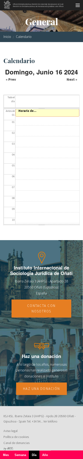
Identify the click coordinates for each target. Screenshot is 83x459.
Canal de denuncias (16, 443)
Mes (6, 455)
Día (35, 456)
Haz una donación (41, 388)
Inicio (7, 36)
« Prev (11, 79)
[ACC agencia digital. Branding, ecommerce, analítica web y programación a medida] (8, 449)
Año (45, 455)
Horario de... (27, 111)
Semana (20, 455)
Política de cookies (16, 437)
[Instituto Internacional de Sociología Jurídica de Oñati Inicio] (32, 4)
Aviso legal (10, 431)
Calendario (24, 36)
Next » (72, 79)
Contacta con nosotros (41, 308)
